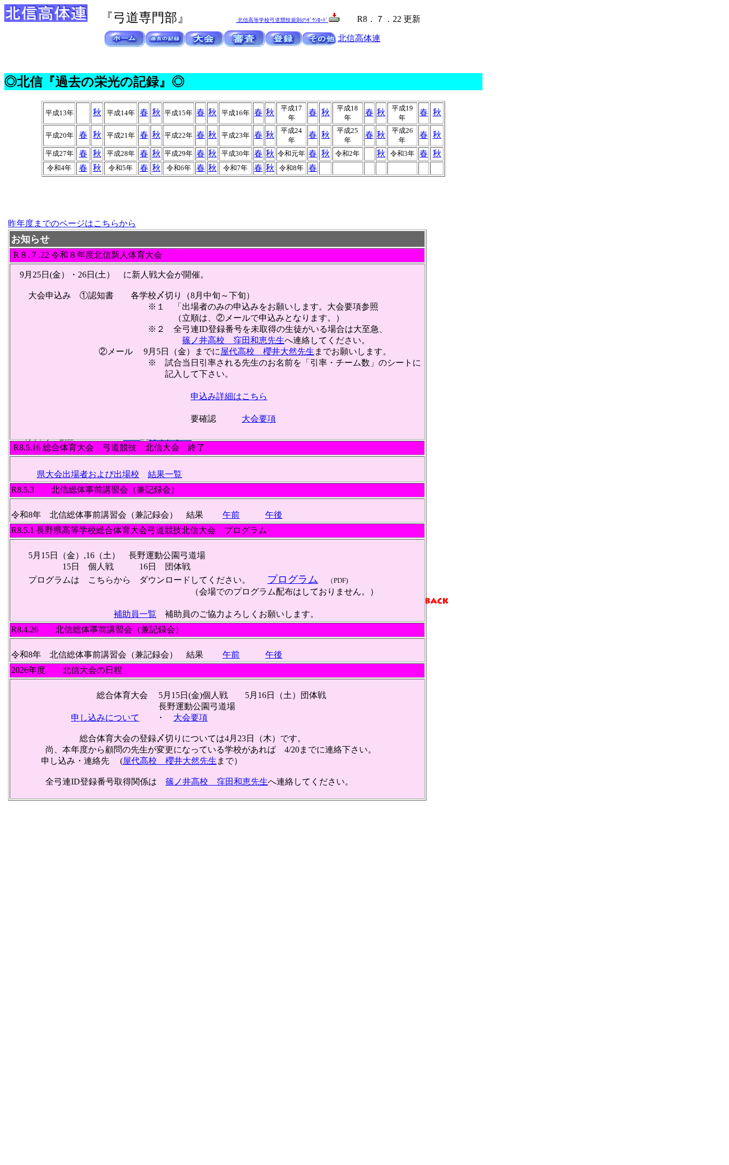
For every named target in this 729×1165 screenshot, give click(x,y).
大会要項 (259, 418)
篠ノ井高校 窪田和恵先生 (233, 340)
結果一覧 (165, 474)
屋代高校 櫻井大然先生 (267, 351)
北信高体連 (359, 38)
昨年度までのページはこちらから (72, 223)
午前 (231, 514)
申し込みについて (105, 717)
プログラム (292, 579)
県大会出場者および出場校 (88, 474)
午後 (273, 514)
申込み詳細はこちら (229, 396)
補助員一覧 (135, 614)
